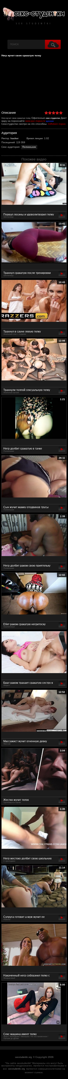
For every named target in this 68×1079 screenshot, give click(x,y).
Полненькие (29, 147)
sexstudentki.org (23, 1057)
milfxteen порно (57, 123)
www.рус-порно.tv (35, 120)
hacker (14, 138)
